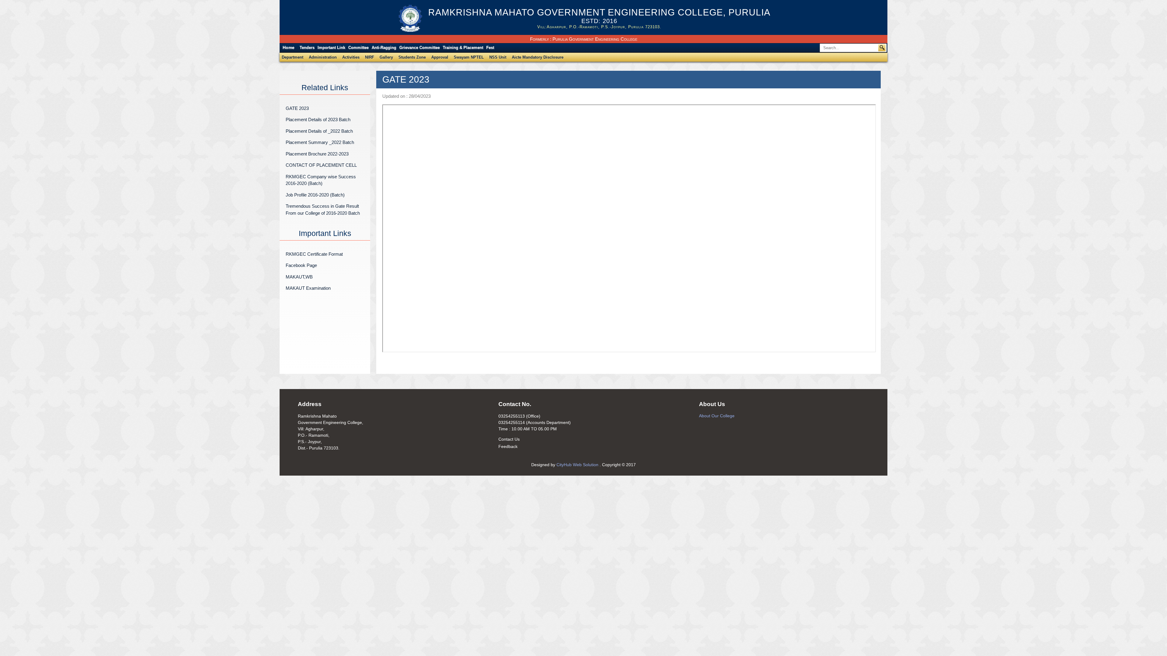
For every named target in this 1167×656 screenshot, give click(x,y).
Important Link (331, 47)
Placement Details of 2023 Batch (318, 119)
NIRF (369, 57)
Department (292, 57)
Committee (358, 47)
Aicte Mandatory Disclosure (537, 57)
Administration (323, 57)
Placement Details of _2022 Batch (319, 131)
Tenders (307, 47)
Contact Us (509, 439)
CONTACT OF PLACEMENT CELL (321, 165)
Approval (439, 57)
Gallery (386, 57)
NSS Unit (497, 57)
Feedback (508, 446)
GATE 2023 (297, 108)
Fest (490, 47)
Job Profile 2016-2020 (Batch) (315, 194)
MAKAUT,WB (299, 276)
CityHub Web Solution (578, 464)
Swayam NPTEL (469, 57)
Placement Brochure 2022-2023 (317, 153)
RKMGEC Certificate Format (314, 254)
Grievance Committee (419, 47)
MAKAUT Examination (308, 288)
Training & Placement (463, 47)
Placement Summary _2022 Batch (320, 142)
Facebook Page (301, 265)
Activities (351, 57)
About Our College (717, 415)
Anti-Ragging (384, 47)
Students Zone (412, 57)
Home (288, 47)
